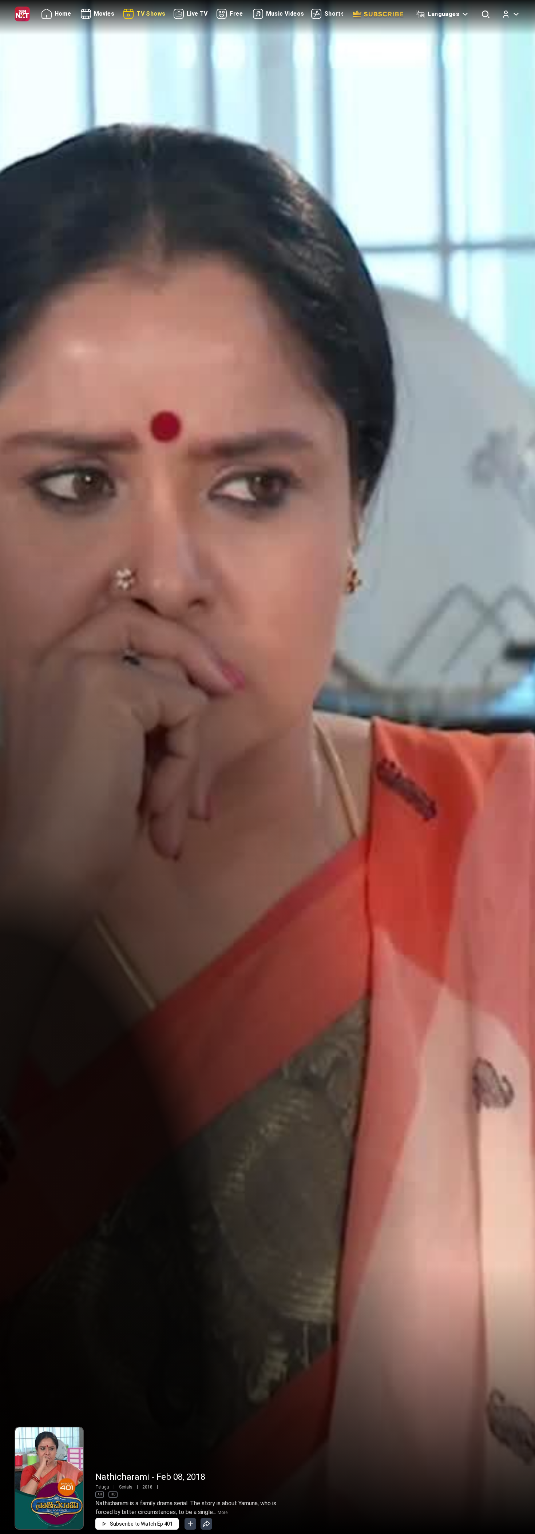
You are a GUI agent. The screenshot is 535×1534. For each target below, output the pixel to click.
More (222, 1512)
